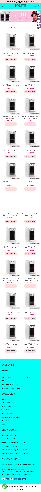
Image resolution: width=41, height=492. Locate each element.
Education (4, 370)
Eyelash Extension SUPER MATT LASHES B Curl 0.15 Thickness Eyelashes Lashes (30, 247)
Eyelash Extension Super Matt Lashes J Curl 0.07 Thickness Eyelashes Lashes (30, 117)
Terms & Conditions (8, 410)
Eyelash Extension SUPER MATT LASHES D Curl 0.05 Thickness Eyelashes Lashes (30, 52)
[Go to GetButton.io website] (5, 490)
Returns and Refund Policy (10, 417)
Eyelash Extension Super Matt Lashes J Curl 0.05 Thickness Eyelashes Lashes (11, 117)
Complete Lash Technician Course (13, 442)
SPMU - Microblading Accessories (13, 381)
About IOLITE (5, 399)
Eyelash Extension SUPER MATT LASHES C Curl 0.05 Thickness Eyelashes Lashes (11, 279)
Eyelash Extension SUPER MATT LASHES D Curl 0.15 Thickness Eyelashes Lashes (30, 85)
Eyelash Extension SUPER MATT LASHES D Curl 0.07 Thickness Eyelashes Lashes (11, 85)
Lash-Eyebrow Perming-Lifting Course (14, 453)
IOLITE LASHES (23, 487)
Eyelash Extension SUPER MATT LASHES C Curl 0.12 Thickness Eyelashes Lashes (30, 312)
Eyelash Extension (7, 374)
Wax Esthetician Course (9, 446)
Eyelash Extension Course (10, 439)
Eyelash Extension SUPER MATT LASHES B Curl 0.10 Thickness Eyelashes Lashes (30, 214)
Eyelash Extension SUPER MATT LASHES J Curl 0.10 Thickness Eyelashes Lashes (11, 150)
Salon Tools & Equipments (10, 388)
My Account (5, 421)
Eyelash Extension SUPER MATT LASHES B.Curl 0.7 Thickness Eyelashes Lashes (11, 214)
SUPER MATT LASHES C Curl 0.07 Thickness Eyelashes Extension (10, 312)
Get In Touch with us (8, 403)
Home (3, 28)
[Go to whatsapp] (4, 486)
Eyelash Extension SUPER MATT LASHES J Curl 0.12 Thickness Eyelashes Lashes (30, 150)
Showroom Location (20, 2)
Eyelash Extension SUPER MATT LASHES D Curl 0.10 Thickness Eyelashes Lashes (11, 52)
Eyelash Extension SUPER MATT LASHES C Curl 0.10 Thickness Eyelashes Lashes (30, 279)
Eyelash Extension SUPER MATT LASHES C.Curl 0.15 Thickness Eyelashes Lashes (11, 344)
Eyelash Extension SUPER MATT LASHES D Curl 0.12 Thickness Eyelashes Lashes (30, 344)
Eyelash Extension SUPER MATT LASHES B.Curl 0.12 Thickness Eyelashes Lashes (11, 247)
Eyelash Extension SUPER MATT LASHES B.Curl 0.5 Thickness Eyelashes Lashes (30, 182)
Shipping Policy (6, 413)
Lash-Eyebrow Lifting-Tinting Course (14, 450)
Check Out (4, 424)
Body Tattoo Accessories (9, 384)
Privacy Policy (6, 406)
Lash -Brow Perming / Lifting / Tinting (14, 377)
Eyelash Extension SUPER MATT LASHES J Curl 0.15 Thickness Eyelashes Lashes (11, 182)
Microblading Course (8, 435)
